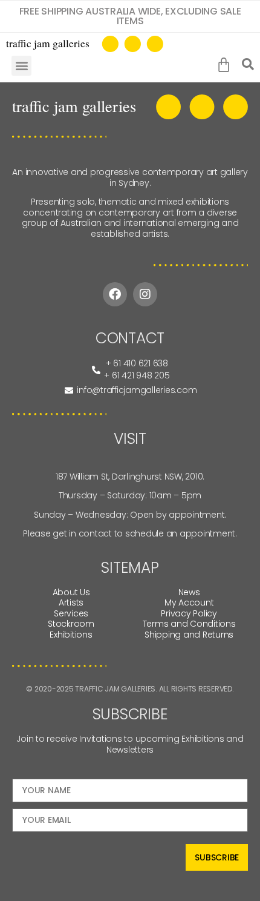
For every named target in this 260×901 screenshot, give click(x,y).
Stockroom (71, 624)
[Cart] (226, 65)
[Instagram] (145, 294)
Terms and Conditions (189, 624)
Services (71, 613)
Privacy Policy (189, 613)
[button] (21, 66)
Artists (71, 602)
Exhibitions (71, 635)
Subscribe (217, 857)
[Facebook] (115, 294)
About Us (71, 592)
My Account (189, 602)
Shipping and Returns (189, 635)
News (189, 592)
